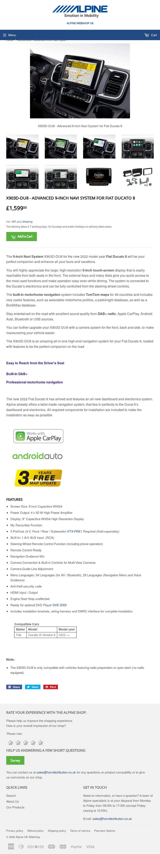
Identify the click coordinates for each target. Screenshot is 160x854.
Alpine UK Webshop (28, 837)
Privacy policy (14, 831)
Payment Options (104, 831)
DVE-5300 (60, 605)
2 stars (18, 742)
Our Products (15, 807)
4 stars (33, 742)
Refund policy (35, 831)
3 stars (25, 742)
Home (9, 40)
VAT (13, 221)
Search (11, 795)
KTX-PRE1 (74, 531)
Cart (153, 35)
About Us (12, 801)
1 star (10, 742)
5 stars (40, 742)
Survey (15, 760)
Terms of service (80, 831)
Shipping (27, 221)
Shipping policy (57, 831)
